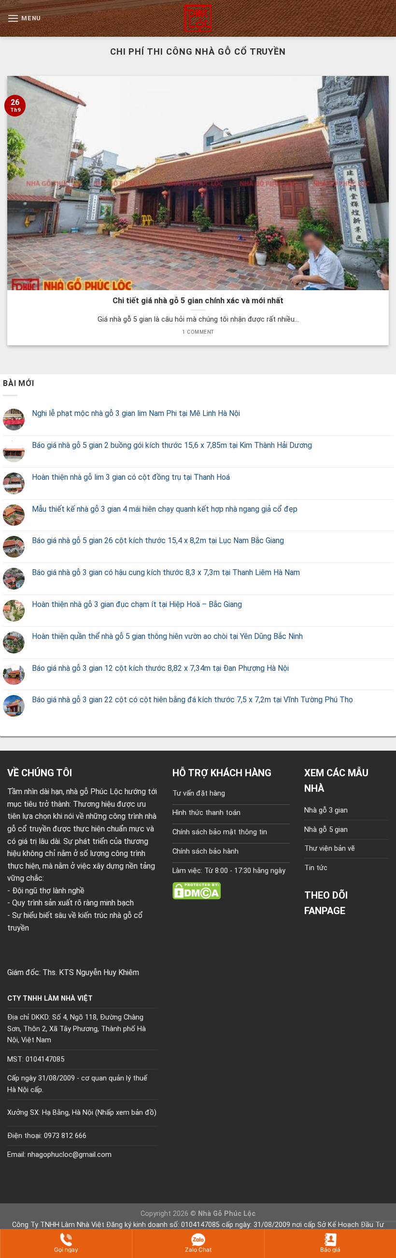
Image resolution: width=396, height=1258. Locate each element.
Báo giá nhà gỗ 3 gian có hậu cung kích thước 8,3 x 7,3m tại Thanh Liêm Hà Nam (166, 572)
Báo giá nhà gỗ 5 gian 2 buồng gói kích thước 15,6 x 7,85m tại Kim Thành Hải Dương (172, 445)
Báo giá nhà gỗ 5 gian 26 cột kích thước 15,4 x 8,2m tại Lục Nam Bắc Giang (158, 540)
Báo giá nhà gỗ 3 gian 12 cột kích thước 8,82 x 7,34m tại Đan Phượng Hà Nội (160, 668)
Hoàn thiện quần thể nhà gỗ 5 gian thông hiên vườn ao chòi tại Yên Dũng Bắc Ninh (167, 636)
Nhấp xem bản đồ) (127, 1113)
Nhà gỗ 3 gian (326, 810)
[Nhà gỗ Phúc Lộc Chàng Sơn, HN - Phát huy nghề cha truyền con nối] (198, 18)
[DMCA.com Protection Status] (196, 890)
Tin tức (315, 868)
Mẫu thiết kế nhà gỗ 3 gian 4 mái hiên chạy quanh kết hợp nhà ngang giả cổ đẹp (164, 509)
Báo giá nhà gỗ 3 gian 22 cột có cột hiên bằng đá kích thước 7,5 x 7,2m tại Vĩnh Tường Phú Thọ (192, 699)
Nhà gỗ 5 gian (326, 830)
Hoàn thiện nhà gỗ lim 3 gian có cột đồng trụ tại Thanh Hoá (131, 477)
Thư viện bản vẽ (329, 848)
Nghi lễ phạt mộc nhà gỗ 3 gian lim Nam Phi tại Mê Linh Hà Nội (136, 413)
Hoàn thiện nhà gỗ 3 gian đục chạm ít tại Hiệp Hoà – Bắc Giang (137, 604)
